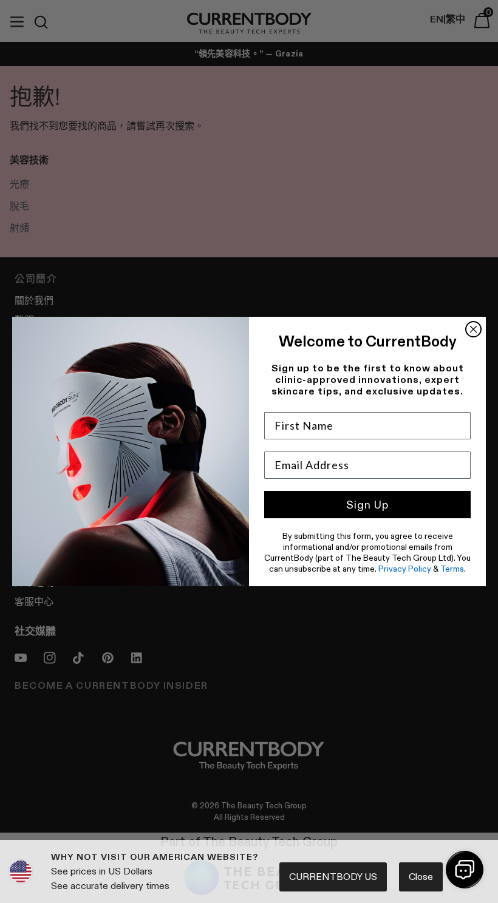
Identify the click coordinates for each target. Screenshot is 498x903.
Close (421, 876)
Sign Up (367, 505)
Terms (452, 568)
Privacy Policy (404, 568)
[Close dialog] (473, 329)
